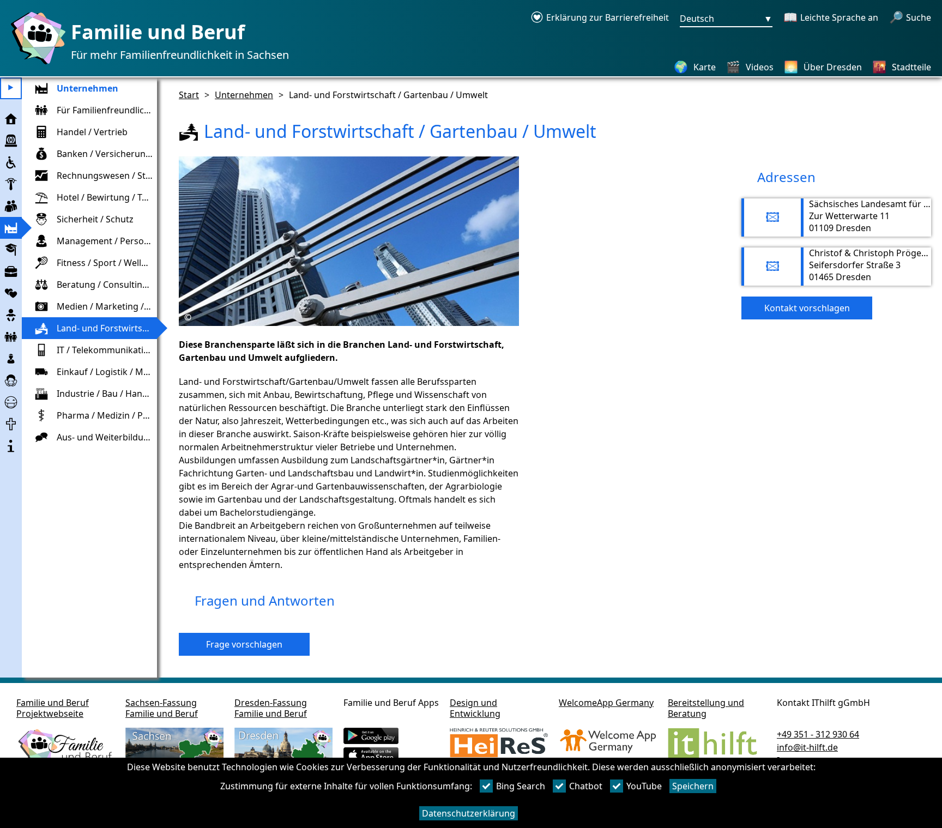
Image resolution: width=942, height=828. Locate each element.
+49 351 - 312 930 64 (818, 734)
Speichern (693, 786)
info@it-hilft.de (807, 747)
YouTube (644, 786)
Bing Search (520, 786)
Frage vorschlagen (244, 644)
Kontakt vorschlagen (807, 308)
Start (189, 95)
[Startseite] (35, 64)
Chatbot (585, 786)
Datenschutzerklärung (468, 813)
